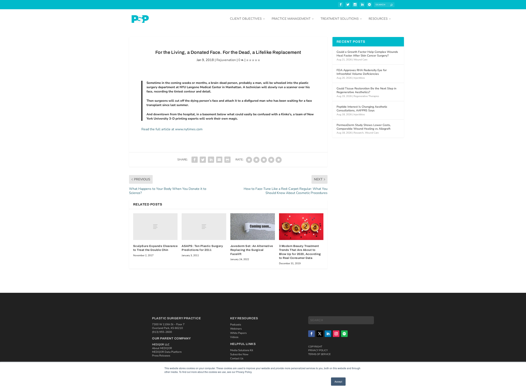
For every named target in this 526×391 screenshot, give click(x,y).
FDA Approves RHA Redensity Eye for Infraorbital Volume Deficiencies (362, 72)
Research (359, 132)
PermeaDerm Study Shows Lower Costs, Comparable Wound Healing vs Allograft (364, 127)
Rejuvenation (226, 60)
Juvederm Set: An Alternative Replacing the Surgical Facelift (251, 250)
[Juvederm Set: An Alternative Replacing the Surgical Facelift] (252, 226)
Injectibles (359, 78)
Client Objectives (246, 18)
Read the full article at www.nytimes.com (172, 129)
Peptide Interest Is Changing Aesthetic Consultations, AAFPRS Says (362, 108)
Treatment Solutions (340, 18)
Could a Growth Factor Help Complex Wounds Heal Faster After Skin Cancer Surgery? (367, 54)
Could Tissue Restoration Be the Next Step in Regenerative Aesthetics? (366, 90)
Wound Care (360, 59)
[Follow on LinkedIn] (328, 333)
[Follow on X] (319, 333)
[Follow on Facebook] (311, 333)
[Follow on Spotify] (344, 333)
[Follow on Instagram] (336, 333)
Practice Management (291, 18)
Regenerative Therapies (366, 96)
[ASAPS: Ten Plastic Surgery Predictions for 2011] (204, 226)
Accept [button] (338, 381)
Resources (378, 18)
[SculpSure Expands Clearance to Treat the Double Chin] (155, 226)
